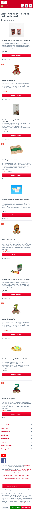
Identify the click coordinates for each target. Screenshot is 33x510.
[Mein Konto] (26, 5)
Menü (6, 6)
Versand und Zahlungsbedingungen (19, 471)
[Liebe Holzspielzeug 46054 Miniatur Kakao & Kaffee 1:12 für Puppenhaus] (16, 30)
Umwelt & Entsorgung (19, 475)
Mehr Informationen (22, 503)
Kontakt (28, 475)
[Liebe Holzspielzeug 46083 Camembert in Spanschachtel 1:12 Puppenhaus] (16, 349)
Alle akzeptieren (15, 507)
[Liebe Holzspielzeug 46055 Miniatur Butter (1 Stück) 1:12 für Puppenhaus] (16, 189)
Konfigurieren (26, 507)
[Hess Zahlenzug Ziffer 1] (16, 309)
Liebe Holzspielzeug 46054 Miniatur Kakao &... (16, 40)
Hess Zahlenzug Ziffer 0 (9, 239)
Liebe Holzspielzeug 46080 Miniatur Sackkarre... (13, 120)
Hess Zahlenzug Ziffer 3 (9, 80)
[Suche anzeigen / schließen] (22, 5)
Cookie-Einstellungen (7, 475)
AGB (17, 481)
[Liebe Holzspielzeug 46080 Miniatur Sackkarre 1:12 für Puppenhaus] (16, 110)
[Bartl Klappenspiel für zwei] (16, 149)
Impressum (7, 470)
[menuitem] (4, 5)
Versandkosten (27, 465)
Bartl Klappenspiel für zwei (10, 160)
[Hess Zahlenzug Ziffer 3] (16, 70)
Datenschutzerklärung (16, 470)
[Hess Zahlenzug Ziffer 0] (16, 229)
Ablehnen (5, 507)
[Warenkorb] (30, 5)
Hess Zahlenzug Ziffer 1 (9, 319)
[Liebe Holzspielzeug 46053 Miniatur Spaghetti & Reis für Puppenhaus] (16, 269)
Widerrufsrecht (25, 478)
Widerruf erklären (11, 486)
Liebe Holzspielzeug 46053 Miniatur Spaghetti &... (16, 280)
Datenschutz (11, 481)
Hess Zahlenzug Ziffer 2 (9, 399)
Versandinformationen (26, 469)
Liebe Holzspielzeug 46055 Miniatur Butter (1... (16, 199)
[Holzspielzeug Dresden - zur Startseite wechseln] (4, 2)
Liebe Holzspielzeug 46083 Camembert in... (15, 359)
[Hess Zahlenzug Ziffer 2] (16, 388)
